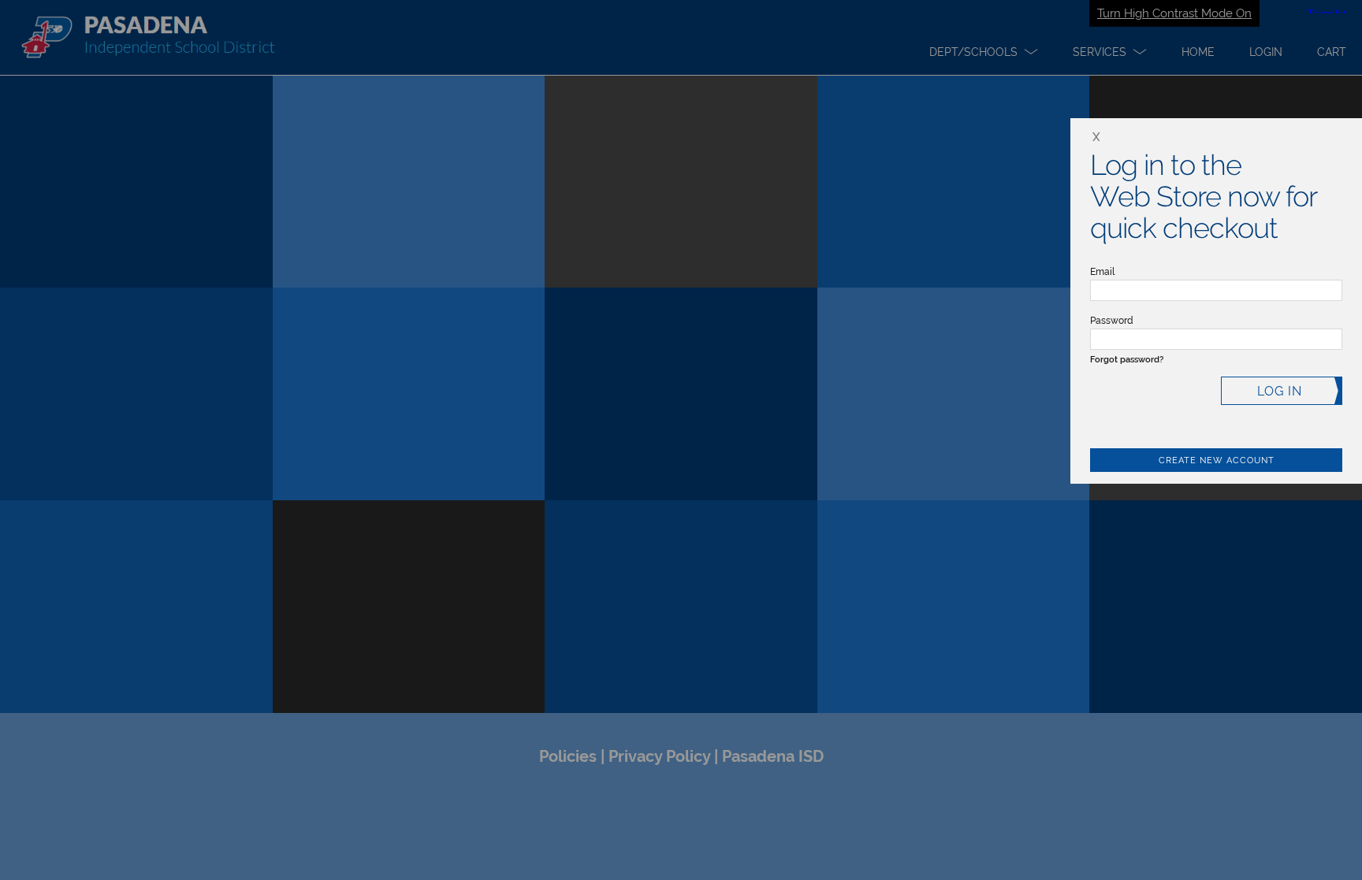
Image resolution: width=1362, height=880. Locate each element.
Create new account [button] (1217, 460)
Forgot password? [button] (1126, 360)
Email (1102, 271)
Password (1111, 320)
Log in (1279, 391)
